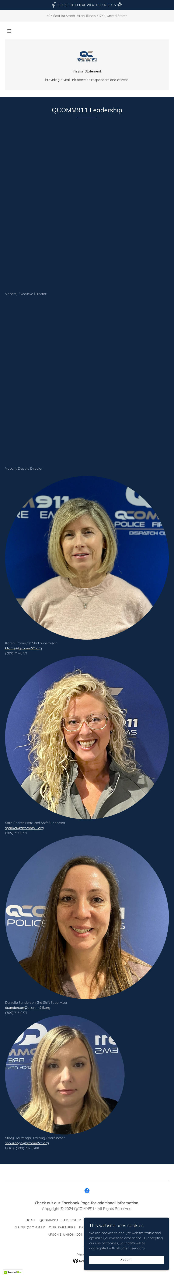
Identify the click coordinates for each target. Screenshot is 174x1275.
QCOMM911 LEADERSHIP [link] (60, 1220)
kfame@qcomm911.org (23, 648)
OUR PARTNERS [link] (62, 1227)
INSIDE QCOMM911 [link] (30, 1227)
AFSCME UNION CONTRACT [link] (71, 1234)
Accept (126, 1259)
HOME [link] (31, 1220)
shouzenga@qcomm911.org (27, 1143)
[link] (87, 56)
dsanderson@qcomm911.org (27, 1007)
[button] (9, 31)
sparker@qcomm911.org (24, 828)
